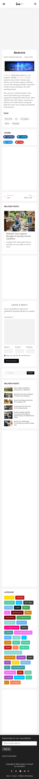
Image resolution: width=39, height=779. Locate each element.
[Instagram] (16, 771)
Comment (9, 317)
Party (19, 602)
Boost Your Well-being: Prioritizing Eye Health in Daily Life (24, 423)
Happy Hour (10, 622)
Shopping (15, 123)
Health (8, 647)
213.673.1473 (22, 78)
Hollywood (25, 662)
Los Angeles (25, 119)
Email (18, 347)
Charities (9, 632)
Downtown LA (17, 612)
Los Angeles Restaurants (23, 632)
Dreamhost (21, 766)
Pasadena (25, 642)
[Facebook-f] (11, 771)
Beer (7, 667)
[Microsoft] (20, 771)
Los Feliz (8, 607)
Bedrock (7, 75)
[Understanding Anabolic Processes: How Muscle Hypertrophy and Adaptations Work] (8, 415)
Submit (30, 373)
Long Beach (9, 602)
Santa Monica (10, 672)
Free (7, 612)
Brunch (16, 642)
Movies (24, 627)
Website (29, 347)
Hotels (8, 637)
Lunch (8, 642)
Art (24, 637)
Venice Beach (10, 617)
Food (28, 677)
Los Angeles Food (23, 617)
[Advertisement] (19, 28)
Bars (15, 647)
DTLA (28, 672)
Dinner (15, 662)
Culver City (21, 622)
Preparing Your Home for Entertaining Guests (22, 407)
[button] (4, 4)
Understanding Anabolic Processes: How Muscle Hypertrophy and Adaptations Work (24, 414)
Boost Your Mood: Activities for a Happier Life (23, 401)
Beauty (26, 607)
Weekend (20, 597)
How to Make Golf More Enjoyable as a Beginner (22, 389)
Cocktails (9, 677)
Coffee (17, 607)
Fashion (16, 637)
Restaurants (19, 677)
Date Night (28, 602)
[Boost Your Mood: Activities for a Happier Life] (8, 401)
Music (7, 123)
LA (16, 119)
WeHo (28, 612)
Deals (7, 662)
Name (7, 347)
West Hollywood (18, 667)
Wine (20, 672)
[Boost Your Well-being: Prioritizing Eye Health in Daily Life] (8, 423)
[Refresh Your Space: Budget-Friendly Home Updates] (8, 395)
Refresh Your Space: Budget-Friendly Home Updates (18, 236)
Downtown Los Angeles (13, 652)
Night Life (24, 647)
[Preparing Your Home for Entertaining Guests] (8, 407)
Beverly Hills (10, 657)
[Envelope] (25, 771)
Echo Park (8, 119)
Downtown (9, 597)
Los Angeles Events (12, 627)
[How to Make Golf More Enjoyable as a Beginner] (8, 389)
